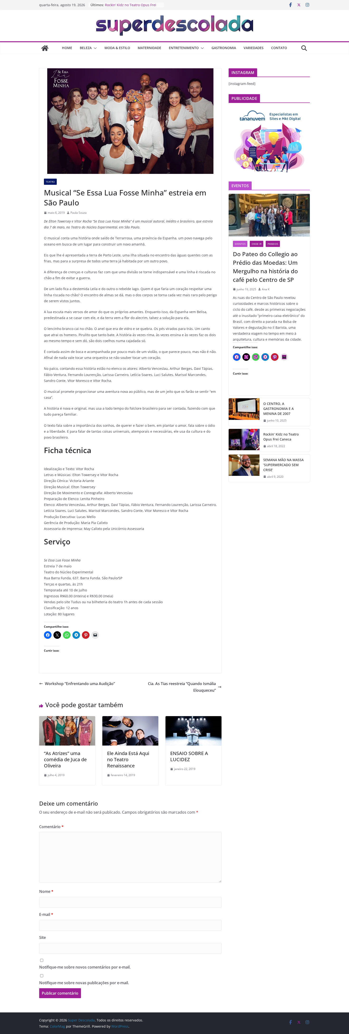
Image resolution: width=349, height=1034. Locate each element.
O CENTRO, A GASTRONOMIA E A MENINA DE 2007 (278, 408)
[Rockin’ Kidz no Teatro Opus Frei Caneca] (244, 440)
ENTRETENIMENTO (184, 48)
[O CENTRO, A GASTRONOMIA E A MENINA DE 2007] (244, 412)
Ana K (265, 289)
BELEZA (86, 48)
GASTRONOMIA (224, 48)
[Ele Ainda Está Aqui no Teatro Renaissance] (130, 719)
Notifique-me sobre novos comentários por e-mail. (85, 967)
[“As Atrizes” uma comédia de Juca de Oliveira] (67, 719)
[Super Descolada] (45, 48)
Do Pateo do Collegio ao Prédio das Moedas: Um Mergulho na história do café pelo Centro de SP (265, 266)
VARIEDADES (254, 48)
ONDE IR (256, 244)
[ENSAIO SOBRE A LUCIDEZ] (193, 719)
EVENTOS (240, 244)
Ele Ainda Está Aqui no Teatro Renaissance (128, 759)
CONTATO (279, 48)
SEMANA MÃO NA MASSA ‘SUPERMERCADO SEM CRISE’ (283, 465)
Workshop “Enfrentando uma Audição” (80, 683)
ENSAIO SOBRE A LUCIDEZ (189, 756)
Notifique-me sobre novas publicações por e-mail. (84, 982)
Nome (46, 891)
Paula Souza (79, 213)
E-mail (46, 914)
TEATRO (50, 181)
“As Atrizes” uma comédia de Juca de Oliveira (65, 759)
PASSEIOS (273, 244)
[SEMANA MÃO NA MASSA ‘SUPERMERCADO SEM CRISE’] (244, 468)
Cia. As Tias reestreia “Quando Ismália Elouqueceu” (182, 687)
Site (42, 937)
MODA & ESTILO (117, 48)
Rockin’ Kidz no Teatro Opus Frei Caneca (281, 436)
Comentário (51, 826)
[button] (94, 48)
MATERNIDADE (149, 48)
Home (67, 48)
